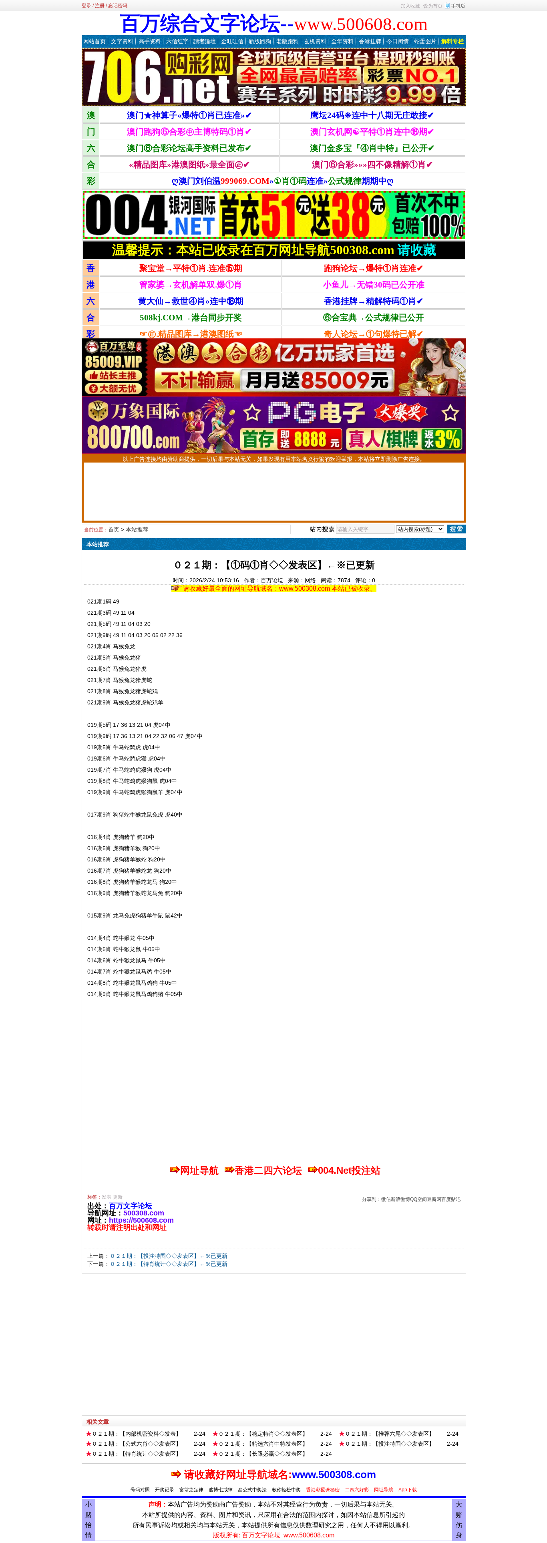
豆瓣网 (434, 1199)
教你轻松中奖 (286, 1490)
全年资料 (342, 41)
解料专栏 (452, 41)
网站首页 (94, 41)
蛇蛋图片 (425, 41)
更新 (118, 1197)
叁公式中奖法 (252, 1490)
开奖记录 (164, 1490)
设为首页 (432, 6)
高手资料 (150, 41)
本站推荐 (137, 529)
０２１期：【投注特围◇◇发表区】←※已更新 (168, 1256)
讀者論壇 (204, 41)
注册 (100, 5)
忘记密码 (117, 5)
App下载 (407, 1490)
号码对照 (140, 1490)
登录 (86, 5)
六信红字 (177, 41)
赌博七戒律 (221, 1490)
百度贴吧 (451, 1199)
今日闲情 (397, 41)
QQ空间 (418, 1199)
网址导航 (383, 1490)
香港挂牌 (370, 41)
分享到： (371, 1199)
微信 (386, 1199)
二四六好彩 (357, 1490)
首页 (113, 529)
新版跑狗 (260, 41)
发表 (106, 1197)
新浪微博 (400, 1199)
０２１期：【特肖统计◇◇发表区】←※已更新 (168, 1264)
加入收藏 (410, 6)
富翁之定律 (191, 1490)
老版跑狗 (287, 41)
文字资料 (122, 41)
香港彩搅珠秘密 (323, 1490)
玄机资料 (315, 41)
